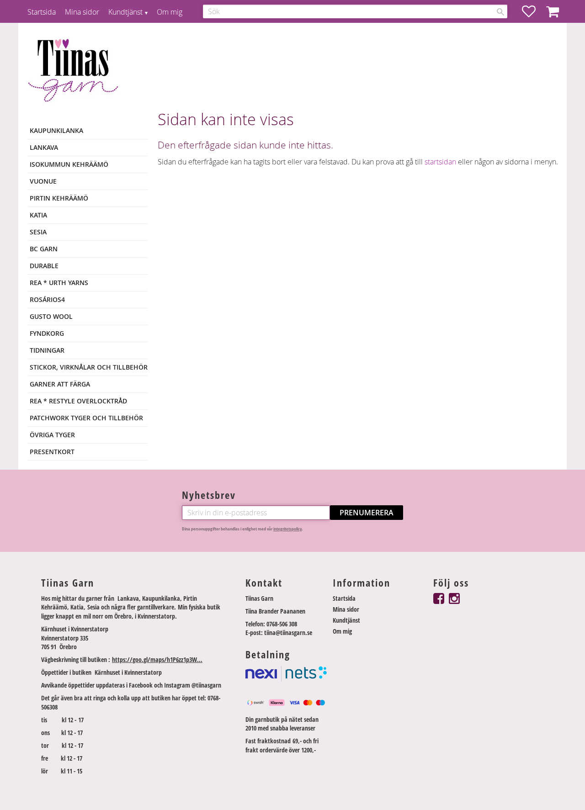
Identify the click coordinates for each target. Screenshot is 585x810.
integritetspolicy (287, 529)
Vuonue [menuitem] (43, 181)
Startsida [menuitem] (41, 12)
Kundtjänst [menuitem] (125, 12)
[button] (533, 11)
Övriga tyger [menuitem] (52, 434)
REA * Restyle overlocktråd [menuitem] (78, 401)
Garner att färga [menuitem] (60, 384)
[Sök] (500, 12)
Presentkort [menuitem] (52, 451)
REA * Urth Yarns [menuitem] (59, 282)
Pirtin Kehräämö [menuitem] (59, 198)
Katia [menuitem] (38, 215)
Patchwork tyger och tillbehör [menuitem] (86, 417)
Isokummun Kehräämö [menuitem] (69, 164)
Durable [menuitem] (44, 265)
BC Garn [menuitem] (44, 248)
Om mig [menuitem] (169, 12)
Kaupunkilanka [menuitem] (56, 130)
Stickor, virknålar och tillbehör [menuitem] (89, 367)
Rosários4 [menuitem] (47, 299)
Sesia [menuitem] (38, 232)
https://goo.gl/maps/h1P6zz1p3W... (157, 659)
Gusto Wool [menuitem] (51, 316)
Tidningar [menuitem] (47, 350)
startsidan (440, 162)
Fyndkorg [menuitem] (47, 333)
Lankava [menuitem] (44, 147)
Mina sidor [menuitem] (82, 12)
